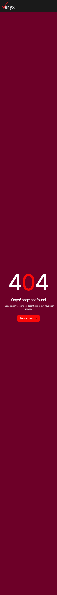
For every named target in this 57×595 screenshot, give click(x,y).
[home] (8, 6)
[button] (48, 6)
